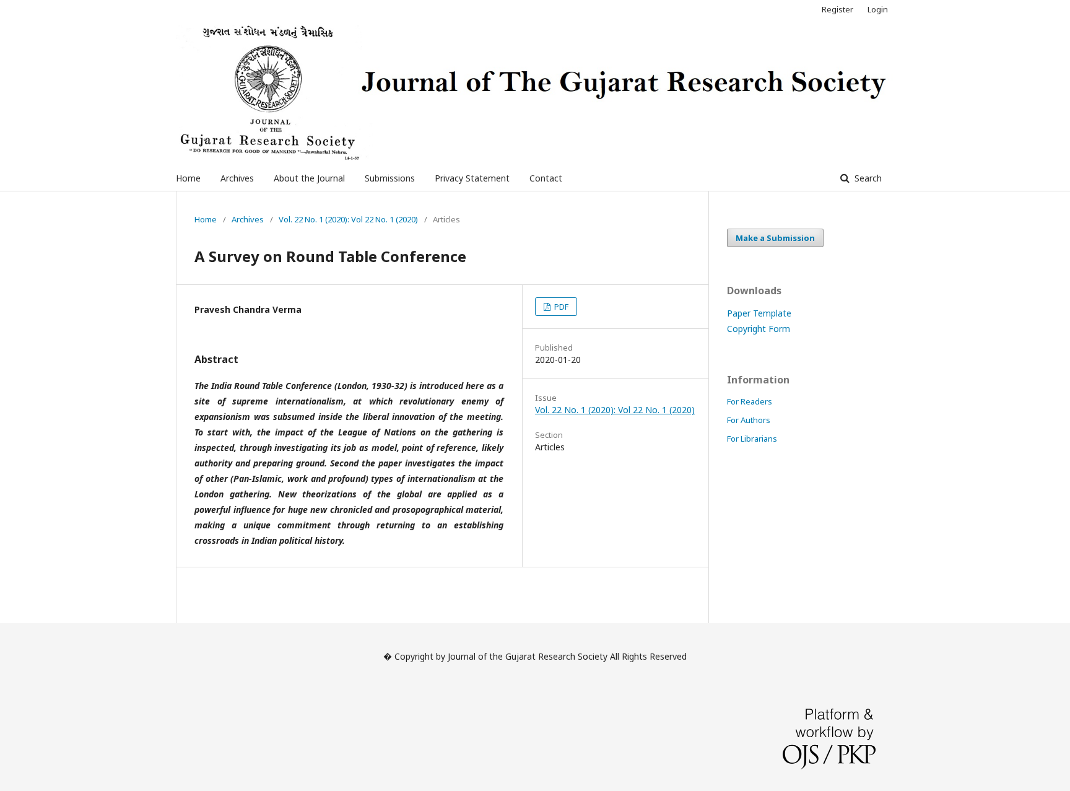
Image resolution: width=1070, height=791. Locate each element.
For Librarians (752, 438)
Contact (545, 178)
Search (867, 178)
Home (188, 178)
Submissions (390, 178)
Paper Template (759, 313)
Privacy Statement (472, 178)
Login (878, 9)
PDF (560, 306)
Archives (237, 178)
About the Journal (309, 178)
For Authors (748, 420)
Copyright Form (758, 328)
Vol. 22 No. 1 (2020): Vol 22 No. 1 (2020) (348, 219)
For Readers (749, 401)
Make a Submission (775, 237)
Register (837, 9)
